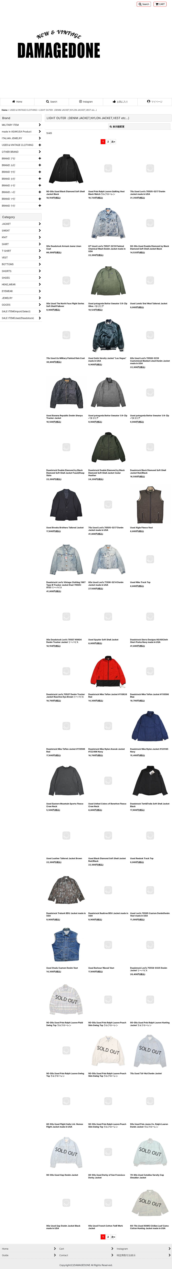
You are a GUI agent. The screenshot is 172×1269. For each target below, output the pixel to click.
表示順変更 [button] (118, 126)
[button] (144, 4)
